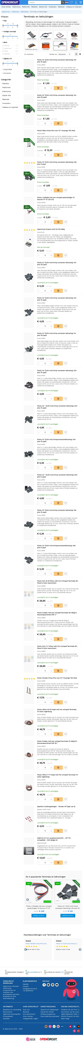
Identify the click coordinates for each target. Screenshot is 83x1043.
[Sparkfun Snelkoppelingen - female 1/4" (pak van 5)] (29, 819)
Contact (25, 986)
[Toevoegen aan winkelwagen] (58, 88)
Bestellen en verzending (12, 1010)
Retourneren (7, 1012)
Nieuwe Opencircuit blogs (70, 1007)
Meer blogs (65, 1018)
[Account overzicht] (75, 2)
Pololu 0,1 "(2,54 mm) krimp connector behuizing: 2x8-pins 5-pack (67, 943)
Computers (52, 7)
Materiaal (61, 7)
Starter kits (43, 7)
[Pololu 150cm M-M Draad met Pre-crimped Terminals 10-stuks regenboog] (29, 722)
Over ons (26, 1010)
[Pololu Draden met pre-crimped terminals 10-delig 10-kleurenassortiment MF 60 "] (29, 755)
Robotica (34, 7)
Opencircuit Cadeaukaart (50, 1010)
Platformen (26, 7)
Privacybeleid (8, 1016)
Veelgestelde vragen (30, 1018)
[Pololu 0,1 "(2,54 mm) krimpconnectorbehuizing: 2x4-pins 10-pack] (29, 454)
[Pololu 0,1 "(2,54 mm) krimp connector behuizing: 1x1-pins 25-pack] (29, 349)
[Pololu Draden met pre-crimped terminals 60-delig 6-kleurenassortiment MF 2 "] (29, 626)
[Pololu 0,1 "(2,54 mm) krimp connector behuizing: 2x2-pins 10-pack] (29, 385)
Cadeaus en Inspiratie (73, 7)
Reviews (26, 1012)
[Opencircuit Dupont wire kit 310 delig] (29, 243)
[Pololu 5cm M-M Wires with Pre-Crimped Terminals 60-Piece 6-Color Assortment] (29, 594)
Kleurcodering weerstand (50, 1016)
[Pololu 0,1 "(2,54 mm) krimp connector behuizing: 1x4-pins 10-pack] (29, 312)
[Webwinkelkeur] (30, 1039)
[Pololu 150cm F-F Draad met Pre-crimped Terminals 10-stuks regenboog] (29, 787)
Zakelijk (26, 984)
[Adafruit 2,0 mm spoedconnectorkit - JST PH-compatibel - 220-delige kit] (29, 851)
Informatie (8, 1007)
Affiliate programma (48, 1014)
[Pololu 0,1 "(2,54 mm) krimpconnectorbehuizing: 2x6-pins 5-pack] (29, 560)
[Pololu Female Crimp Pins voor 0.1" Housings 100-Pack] (29, 690)
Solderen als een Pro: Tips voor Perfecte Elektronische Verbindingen (70, 1010)
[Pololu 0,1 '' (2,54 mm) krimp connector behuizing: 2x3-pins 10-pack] (29, 419)
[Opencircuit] (48, 1039)
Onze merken (6, 7)
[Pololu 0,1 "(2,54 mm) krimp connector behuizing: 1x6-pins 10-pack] (29, 525)
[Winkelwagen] (79, 2)
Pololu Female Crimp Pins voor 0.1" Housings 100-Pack (37, 943)
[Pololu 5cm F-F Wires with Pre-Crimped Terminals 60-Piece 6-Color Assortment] (29, 659)
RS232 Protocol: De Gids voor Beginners (70, 1016)
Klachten (6, 1018)
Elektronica (16, 7)
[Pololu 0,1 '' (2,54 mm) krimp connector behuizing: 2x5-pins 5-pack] (29, 489)
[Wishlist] (70, 2)
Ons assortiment (29, 1014)
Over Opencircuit (31, 1007)
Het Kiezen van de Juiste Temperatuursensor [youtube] (70, 1012)
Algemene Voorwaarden (11, 1014)
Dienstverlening (48, 1007)
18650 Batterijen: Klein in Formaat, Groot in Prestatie (70, 1014)
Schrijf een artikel (47, 1012)
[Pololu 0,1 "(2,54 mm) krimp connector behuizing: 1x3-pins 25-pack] (29, 277)
